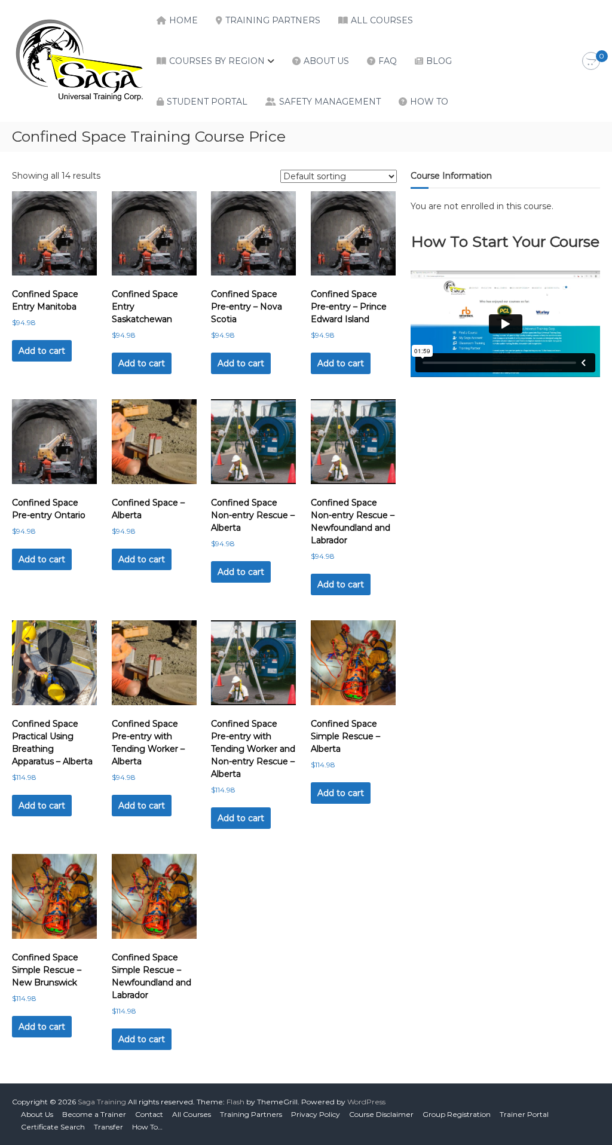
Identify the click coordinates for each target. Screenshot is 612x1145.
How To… (147, 1126)
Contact (149, 1114)
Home (183, 20)
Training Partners (272, 20)
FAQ (387, 61)
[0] (591, 61)
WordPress (366, 1101)
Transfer (108, 1126)
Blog (439, 61)
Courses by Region (217, 61)
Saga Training (102, 1101)
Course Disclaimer (381, 1114)
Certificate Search (53, 1126)
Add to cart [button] (42, 350)
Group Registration (457, 1114)
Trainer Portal (524, 1114)
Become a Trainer (94, 1114)
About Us (326, 61)
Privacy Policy (315, 1114)
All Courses (382, 20)
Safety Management (330, 101)
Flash (235, 1101)
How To (429, 101)
